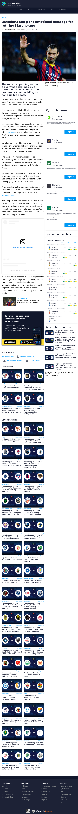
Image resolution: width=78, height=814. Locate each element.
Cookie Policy (7, 794)
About (4, 786)
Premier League (47, 789)
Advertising (6, 791)
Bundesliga (45, 791)
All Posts (25, 786)
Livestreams (26, 794)
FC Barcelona (8, 356)
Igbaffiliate (65, 789)
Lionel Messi (34, 360)
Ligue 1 (44, 800)
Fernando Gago (27, 356)
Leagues (52, 9)
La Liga (44, 797)
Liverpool (11, 132)
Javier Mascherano (15, 360)
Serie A (44, 794)
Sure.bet (64, 800)
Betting (30, 9)
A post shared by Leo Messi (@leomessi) (23, 270)
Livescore (41, 9)
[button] (75, 4)
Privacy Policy (7, 797)
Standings (62, 9)
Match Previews (18, 9)
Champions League (48, 786)
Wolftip (64, 802)
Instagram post (8, 195)
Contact (5, 789)
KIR (62, 791)
